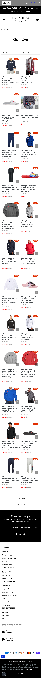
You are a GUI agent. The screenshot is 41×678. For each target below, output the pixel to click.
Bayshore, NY (6, 575)
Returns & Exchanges (9, 595)
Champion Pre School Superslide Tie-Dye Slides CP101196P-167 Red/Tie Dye (28, 188)
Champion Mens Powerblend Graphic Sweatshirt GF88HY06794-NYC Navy (10, 80)
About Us (5, 552)
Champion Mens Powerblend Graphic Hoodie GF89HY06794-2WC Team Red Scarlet (29, 261)
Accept (20, 673)
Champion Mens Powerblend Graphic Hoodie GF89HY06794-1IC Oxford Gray (29, 224)
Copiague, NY (6, 572)
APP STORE (9, 632)
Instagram (5, 612)
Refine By (25, 52)
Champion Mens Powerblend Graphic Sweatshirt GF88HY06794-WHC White (9, 300)
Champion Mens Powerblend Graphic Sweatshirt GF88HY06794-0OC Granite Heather (9, 224)
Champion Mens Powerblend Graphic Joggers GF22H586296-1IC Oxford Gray (29, 479)
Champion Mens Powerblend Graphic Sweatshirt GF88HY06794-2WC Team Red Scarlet (28, 373)
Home (3, 29)
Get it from (9, 631)
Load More (20, 504)
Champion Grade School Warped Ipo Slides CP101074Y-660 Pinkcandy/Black (29, 299)
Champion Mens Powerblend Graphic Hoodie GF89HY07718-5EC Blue (29, 153)
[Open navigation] (4, 20)
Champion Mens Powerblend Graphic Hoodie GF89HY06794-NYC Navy (10, 261)
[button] (4, 674)
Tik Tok (4, 619)
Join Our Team (7, 565)
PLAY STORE (9, 640)
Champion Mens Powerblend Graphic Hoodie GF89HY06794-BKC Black (10, 337)
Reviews (5, 561)
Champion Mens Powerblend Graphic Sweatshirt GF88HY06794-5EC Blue (10, 409)
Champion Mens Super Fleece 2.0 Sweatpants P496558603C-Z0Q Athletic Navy (10, 153)
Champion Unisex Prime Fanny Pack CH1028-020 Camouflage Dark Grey (29, 117)
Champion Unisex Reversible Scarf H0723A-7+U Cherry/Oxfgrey (27, 80)
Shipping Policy (7, 602)
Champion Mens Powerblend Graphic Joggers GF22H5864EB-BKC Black (10, 188)
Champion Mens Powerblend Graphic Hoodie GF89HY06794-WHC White (29, 337)
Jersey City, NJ (7, 578)
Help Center (6, 589)
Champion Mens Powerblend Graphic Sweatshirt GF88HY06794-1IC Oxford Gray (9, 373)
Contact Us (6, 586)
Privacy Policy (7, 555)
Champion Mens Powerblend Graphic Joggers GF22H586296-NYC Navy (10, 479)
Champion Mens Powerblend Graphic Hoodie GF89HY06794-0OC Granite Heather (29, 409)
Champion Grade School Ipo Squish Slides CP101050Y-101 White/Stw (11, 118)
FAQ (3, 599)
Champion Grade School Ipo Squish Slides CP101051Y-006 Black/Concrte (29, 444)
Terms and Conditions (9, 558)
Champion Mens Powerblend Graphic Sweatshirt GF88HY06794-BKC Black (11, 444)
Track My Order (7, 592)
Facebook (5, 616)
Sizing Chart (6, 605)
